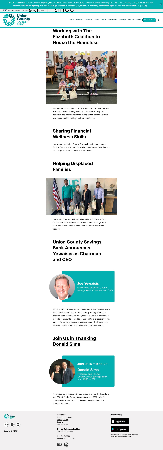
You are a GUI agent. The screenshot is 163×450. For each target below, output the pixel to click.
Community (112, 20)
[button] (158, 20)
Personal (79, 20)
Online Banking (149, 20)
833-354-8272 (67, 431)
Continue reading (96, 325)
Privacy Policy (62, 420)
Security (60, 422)
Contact (122, 20)
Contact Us (61, 415)
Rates (97, 20)
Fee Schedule (62, 424)
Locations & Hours (64, 417)
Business (89, 20)
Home (72, 20)
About (103, 20)
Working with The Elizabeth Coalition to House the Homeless (76, 36)
